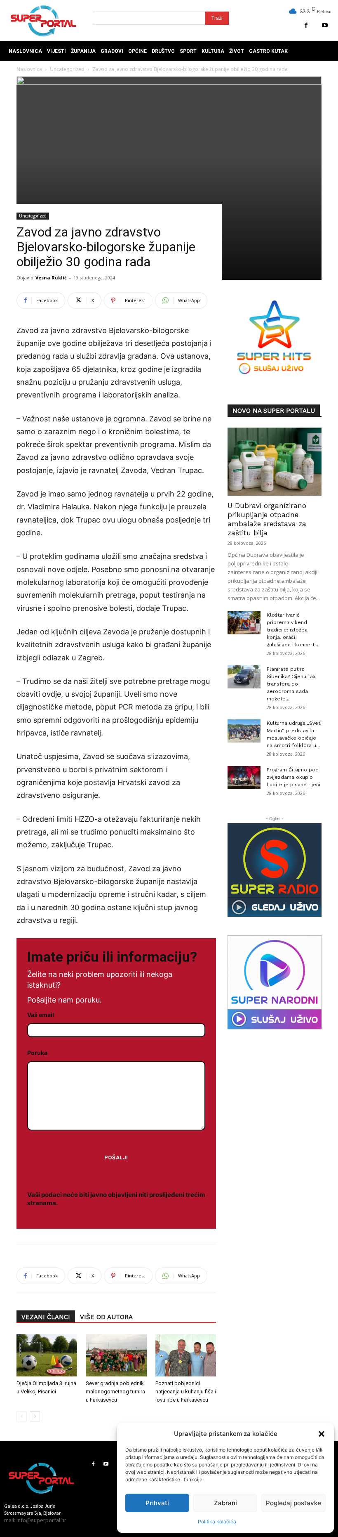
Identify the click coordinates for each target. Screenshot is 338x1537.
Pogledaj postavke (293, 1503)
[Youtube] (324, 25)
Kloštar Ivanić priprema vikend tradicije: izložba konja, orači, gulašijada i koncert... (292, 630)
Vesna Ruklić (51, 277)
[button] (321, 1434)
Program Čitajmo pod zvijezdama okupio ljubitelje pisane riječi (293, 777)
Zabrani (225, 1503)
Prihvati (157, 1503)
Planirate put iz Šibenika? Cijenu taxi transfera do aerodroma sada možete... (292, 684)
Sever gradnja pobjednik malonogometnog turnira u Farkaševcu (115, 1391)
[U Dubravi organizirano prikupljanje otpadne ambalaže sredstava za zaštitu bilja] (275, 462)
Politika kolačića (217, 1521)
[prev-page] (21, 1416)
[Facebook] (306, 25)
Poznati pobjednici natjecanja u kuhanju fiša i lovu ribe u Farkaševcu (185, 1391)
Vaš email (40, 1014)
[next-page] (35, 1416)
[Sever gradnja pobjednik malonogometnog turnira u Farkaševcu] (116, 1355)
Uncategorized (33, 216)
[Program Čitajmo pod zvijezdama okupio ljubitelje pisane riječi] (244, 777)
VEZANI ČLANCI (45, 1317)
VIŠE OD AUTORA (106, 1317)
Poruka (37, 1052)
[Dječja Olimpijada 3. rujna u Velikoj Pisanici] (46, 1355)
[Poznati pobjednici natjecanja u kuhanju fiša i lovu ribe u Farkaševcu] (185, 1355)
